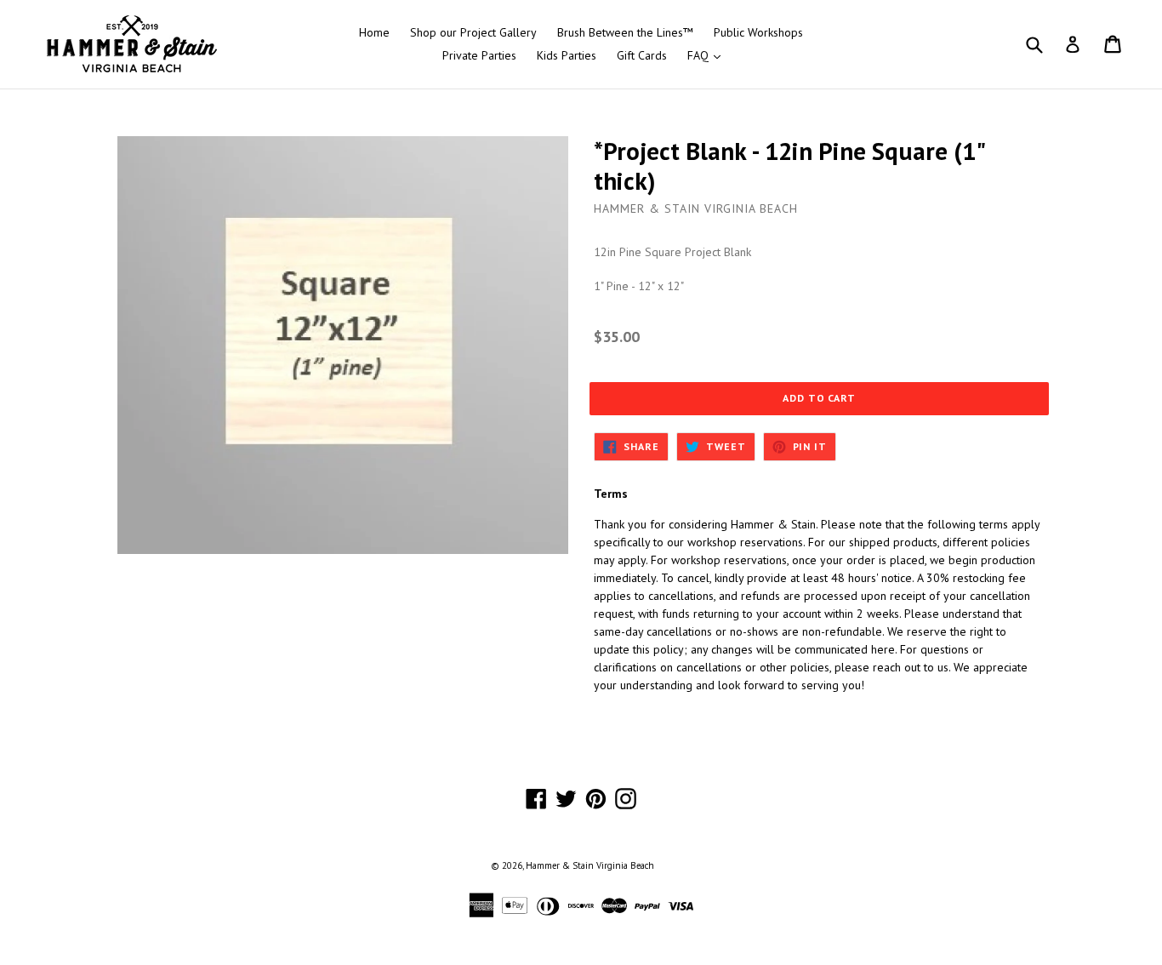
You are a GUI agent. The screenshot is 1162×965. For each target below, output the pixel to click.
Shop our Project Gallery (473, 32)
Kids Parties (566, 55)
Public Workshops (758, 32)
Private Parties (479, 55)
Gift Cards (642, 55)
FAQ (708, 55)
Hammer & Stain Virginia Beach (590, 865)
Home (374, 32)
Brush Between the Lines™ (625, 32)
